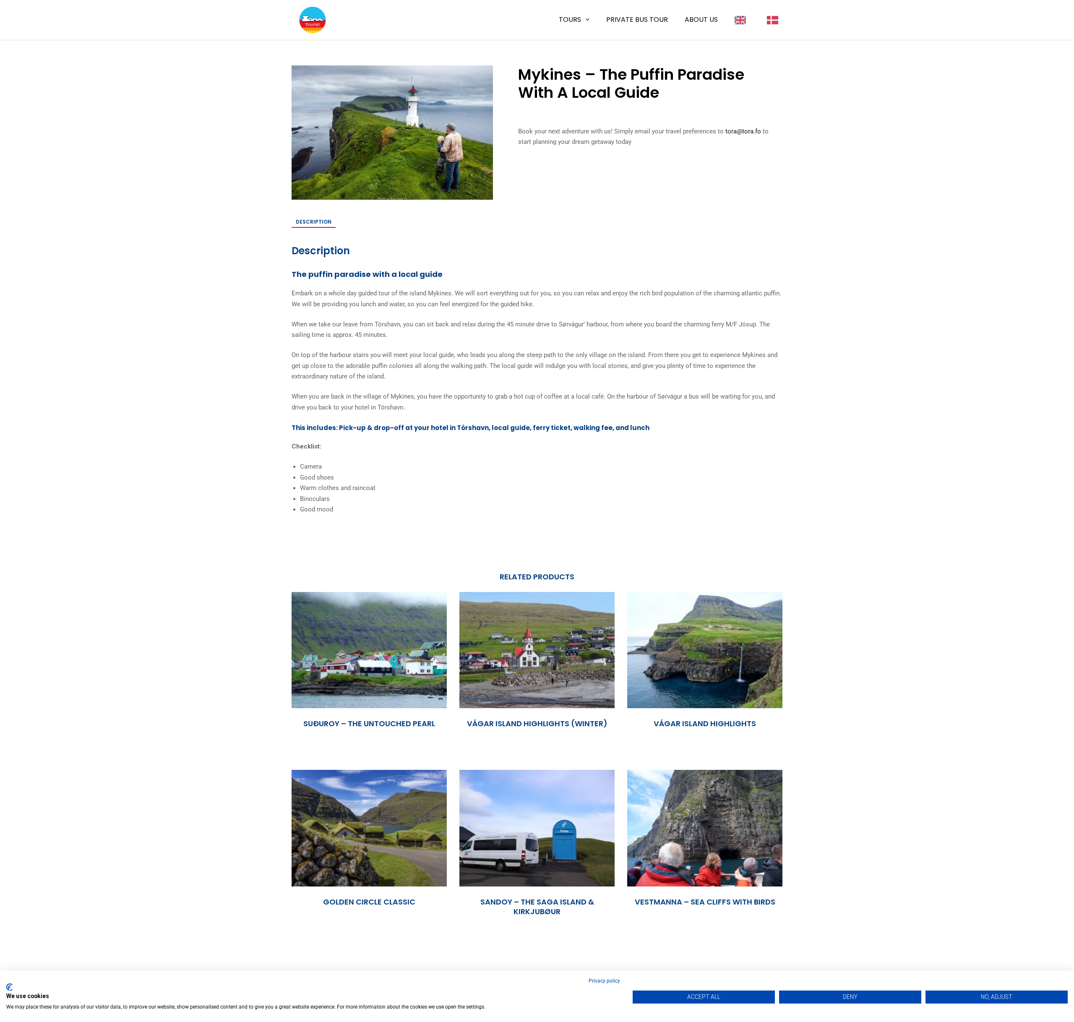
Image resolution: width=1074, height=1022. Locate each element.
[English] (742, 19)
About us (701, 19)
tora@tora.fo (743, 131)
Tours (570, 19)
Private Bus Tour (637, 19)
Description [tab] (313, 221)
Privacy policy (604, 981)
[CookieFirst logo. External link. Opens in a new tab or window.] (9, 987)
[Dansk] (774, 19)
